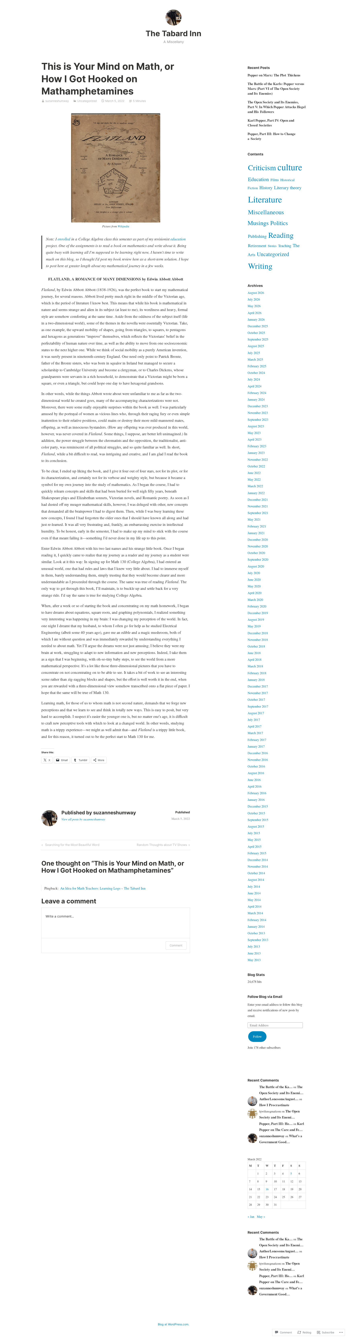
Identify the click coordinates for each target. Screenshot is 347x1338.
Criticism (262, 167)
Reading (281, 235)
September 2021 (258, 513)
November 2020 (258, 546)
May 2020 (254, 586)
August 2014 (256, 879)
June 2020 (254, 579)
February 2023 (257, 446)
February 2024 (257, 393)
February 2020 (257, 606)
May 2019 (254, 626)
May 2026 (254, 306)
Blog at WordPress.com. (173, 1324)
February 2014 (257, 920)
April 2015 (254, 846)
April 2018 (254, 659)
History (265, 187)
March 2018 (255, 666)
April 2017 (254, 726)
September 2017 (258, 706)
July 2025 (254, 353)
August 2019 (256, 619)
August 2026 (256, 292)
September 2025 (258, 339)
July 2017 (254, 719)
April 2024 (254, 386)
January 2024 (256, 399)
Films (274, 179)
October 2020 (256, 553)
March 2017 (255, 733)
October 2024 (256, 372)
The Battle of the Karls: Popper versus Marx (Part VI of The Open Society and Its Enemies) (276, 88)
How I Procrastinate (274, 1104)
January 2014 (256, 926)
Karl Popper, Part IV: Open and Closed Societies (271, 123)
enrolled (64, 238)
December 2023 (258, 406)
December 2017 (258, 686)
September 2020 (258, 559)
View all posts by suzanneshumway (83, 819)
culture (290, 167)
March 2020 (255, 599)
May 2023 (254, 433)
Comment (176, 945)
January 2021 (256, 533)
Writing (260, 266)
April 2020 (254, 593)
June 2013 (254, 953)
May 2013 (254, 960)
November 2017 (258, 693)
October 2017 (256, 699)
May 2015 (254, 839)
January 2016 (256, 799)
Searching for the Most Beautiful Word (70, 845)
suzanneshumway (57, 101)
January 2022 (256, 493)
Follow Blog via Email (265, 997)
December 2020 (258, 539)
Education (258, 179)
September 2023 (258, 419)
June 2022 (254, 473)
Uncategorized (87, 101)
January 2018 (256, 679)
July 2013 (254, 946)
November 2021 (258, 506)
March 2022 (255, 486)
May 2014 (254, 900)
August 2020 (256, 566)
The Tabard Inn (173, 33)
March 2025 (255, 359)
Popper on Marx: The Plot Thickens (274, 75)
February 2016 (257, 793)
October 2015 (256, 813)
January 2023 (256, 452)
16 (267, 1189)
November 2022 (258, 459)
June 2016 (254, 780)
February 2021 (257, 526)
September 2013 (258, 940)
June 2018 (254, 653)
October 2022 (256, 466)
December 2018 (258, 633)
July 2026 (254, 299)
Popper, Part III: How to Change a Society (272, 136)
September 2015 (258, 820)
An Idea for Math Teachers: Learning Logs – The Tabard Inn (103, 888)
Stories (272, 246)
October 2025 (256, 332)
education (178, 238)
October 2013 (256, 933)
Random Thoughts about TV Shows (162, 845)
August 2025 (256, 346)
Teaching (284, 245)
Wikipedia (123, 226)
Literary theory (287, 187)
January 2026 (256, 319)
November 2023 (258, 412)
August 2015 (256, 826)
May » (261, 1216)
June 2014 (254, 893)
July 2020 (254, 573)
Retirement (257, 245)
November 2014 (258, 866)
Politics (279, 223)
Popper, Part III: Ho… (276, 1123)
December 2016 (258, 753)
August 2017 (256, 713)
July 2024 (254, 379)
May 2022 (254, 479)
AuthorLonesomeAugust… (278, 1098)
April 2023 (254, 439)
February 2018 (257, 673)
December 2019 (258, 613)
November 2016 (258, 759)
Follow (257, 1036)
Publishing (257, 236)
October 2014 (256, 873)
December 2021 (258, 499)
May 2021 (254, 519)
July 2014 (254, 886)
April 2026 (254, 313)
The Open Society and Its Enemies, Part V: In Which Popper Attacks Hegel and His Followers (277, 107)
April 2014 (254, 906)
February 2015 (257, 853)
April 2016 (254, 786)
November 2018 (258, 639)
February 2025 (257, 366)
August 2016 (256, 773)
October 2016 (256, 766)
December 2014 (258, 860)
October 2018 (256, 646)
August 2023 (256, 426)
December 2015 (258, 806)
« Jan (251, 1216)
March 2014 (255, 913)
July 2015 (254, 833)
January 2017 (256, 746)
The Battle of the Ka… (276, 1086)
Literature (265, 199)
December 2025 (258, 326)
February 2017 (257, 740)
